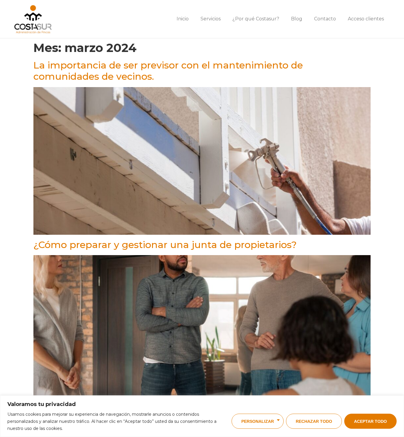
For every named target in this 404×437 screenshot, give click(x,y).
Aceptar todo (370, 421)
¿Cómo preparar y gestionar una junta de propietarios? (165, 244)
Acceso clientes (366, 19)
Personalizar (257, 421)
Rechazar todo (314, 421)
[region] (202, 416)
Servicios (211, 19)
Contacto (325, 19)
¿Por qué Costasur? (255, 19)
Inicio (183, 19)
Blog (296, 19)
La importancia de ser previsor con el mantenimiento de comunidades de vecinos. (168, 70)
